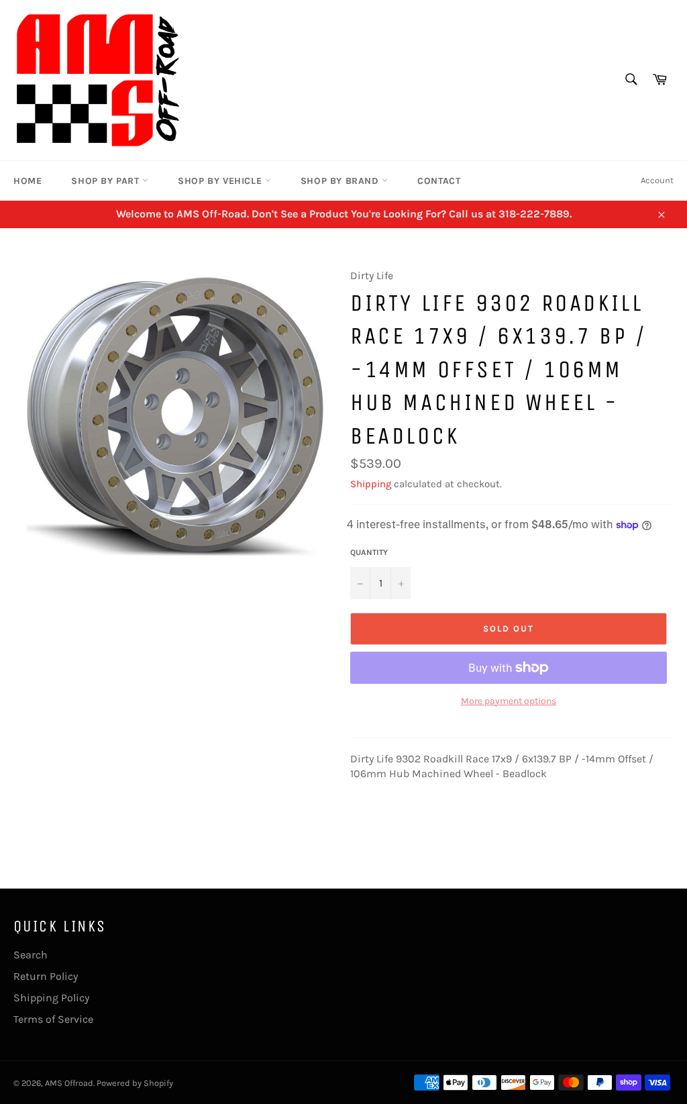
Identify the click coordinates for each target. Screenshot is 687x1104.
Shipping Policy (51, 997)
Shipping (370, 484)
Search (30, 954)
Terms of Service (53, 1019)
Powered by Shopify (135, 1083)
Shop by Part (106, 181)
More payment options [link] (508, 701)
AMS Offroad (69, 1083)
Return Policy (45, 976)
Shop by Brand (341, 181)
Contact (438, 181)
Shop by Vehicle (221, 181)
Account (657, 180)
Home (27, 181)
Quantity (369, 552)
